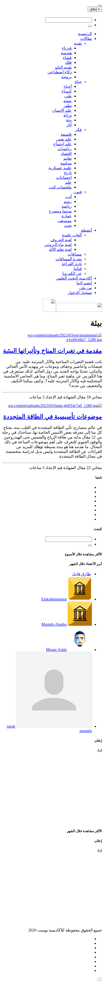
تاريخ (68, 173)
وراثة (67, 115)
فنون (77, 192)
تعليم (67, 158)
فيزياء (67, 48)
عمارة (67, 216)
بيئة (69, 120)
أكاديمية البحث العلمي (74, 278)
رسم (68, 201)
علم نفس (64, 139)
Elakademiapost (54, 599)
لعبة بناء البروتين (58, 244)
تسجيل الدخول (80, 292)
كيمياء (67, 91)
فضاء (67, 58)
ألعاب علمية (72, 235)
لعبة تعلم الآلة (60, 249)
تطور (67, 105)
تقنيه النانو (63, 67)
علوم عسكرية (60, 168)
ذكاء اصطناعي (59, 72)
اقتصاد (66, 153)
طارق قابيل (81, 574)
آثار (69, 125)
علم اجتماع (62, 144)
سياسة (66, 163)
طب (68, 96)
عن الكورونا (72, 273)
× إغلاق (95, 9)
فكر (78, 129)
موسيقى (65, 220)
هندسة (66, 53)
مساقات (75, 254)
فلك (68, 62)
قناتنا (78, 268)
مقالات (86, 38)
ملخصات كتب (60, 187)
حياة (78, 81)
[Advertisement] (52, 788)
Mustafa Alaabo (54, 624)
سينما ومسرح (60, 211)
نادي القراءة (72, 264)
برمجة (66, 77)
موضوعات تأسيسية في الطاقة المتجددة (52, 416)
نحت (68, 225)
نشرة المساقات (69, 259)
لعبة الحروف (61, 240)
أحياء (68, 86)
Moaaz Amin (56, 649)
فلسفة (66, 134)
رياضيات (65, 149)
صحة (67, 101)
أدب (68, 197)
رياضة (67, 206)
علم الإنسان (62, 110)
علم (68, 182)
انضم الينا (84, 283)
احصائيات (64, 177)
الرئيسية (85, 34)
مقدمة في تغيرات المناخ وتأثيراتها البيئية (52, 350)
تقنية (78, 43)
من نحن (85, 288)
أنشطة (86, 230)
